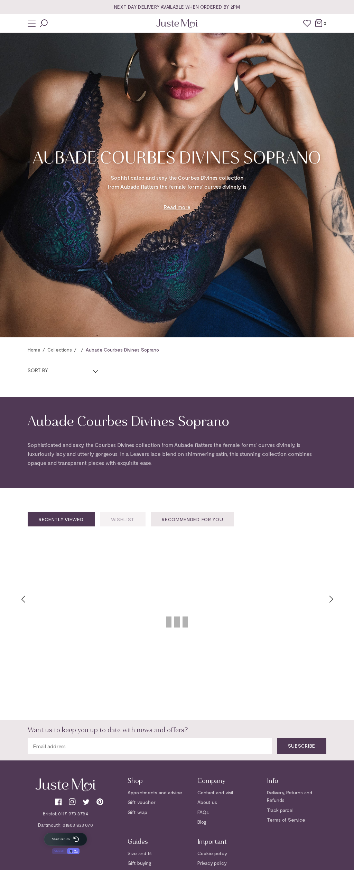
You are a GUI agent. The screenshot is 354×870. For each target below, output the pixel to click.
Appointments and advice (155, 792)
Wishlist (123, 519)
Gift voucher (142, 802)
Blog (201, 822)
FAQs (203, 812)
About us (207, 802)
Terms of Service (286, 820)
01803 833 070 (78, 825)
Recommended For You (192, 519)
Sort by (38, 370)
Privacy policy (212, 863)
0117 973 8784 (73, 813)
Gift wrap (137, 812)
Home (34, 350)
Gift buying (139, 863)
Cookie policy (212, 853)
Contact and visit (215, 792)
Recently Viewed (61, 519)
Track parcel (280, 810)
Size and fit (140, 853)
